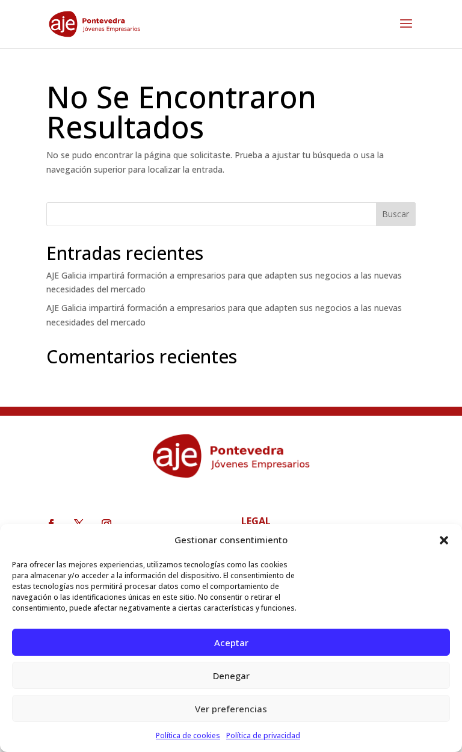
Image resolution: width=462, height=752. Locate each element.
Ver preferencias (231, 709)
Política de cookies (188, 735)
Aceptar (231, 642)
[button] (444, 540)
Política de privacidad (263, 735)
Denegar (231, 676)
